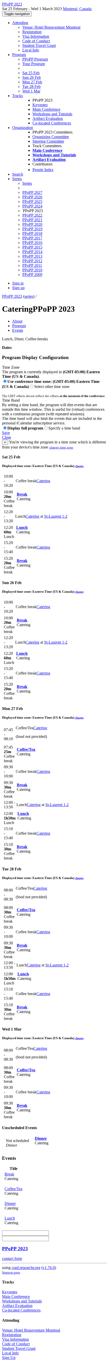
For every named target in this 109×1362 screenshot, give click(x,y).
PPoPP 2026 (32, 197)
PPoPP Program (35, 59)
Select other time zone (51, 386)
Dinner (41, 1138)
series (28, 296)
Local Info (30, 50)
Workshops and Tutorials (52, 114)
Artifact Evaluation (47, 118)
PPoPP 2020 (32, 224)
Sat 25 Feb (31, 73)
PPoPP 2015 (32, 247)
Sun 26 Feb (31, 77)
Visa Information (35, 36)
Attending (20, 23)
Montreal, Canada (77, 9)
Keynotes (40, 105)
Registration (32, 32)
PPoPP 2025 (32, 201)
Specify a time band (64, 428)
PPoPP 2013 (32, 256)
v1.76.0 (49, 1267)
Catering (43, 481)
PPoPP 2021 (32, 220)
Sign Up (8, 1357)
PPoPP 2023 (12, 296)
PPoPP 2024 (32, 206)
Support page (11, 1272)
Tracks (17, 96)
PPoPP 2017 (32, 238)
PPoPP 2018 (32, 233)
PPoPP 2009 (32, 274)
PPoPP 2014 (32, 252)
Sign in (18, 283)
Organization (22, 127)
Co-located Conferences (51, 123)
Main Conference (46, 109)
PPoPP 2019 (32, 229)
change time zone (61, 447)
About (17, 321)
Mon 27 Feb (32, 82)
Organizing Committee (50, 137)
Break (22, 494)
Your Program (33, 64)
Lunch (22, 527)
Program (19, 54)
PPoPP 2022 (32, 215)
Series (27, 183)
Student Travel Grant (39, 45)
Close (6, 437)
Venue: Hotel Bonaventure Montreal (51, 27)
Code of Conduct (36, 41)
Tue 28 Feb (31, 86)
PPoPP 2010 (32, 270)
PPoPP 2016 (32, 242)
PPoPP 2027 (32, 192)
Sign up (18, 288)
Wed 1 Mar (31, 91)
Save (6, 433)
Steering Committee (48, 141)
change (79, 466)
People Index (42, 169)
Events (17, 330)
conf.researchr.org (26, 1267)
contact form (12, 1258)
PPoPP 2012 (32, 261)
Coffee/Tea (26, 749)
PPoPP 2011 (32, 265)
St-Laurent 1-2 (55, 516)
